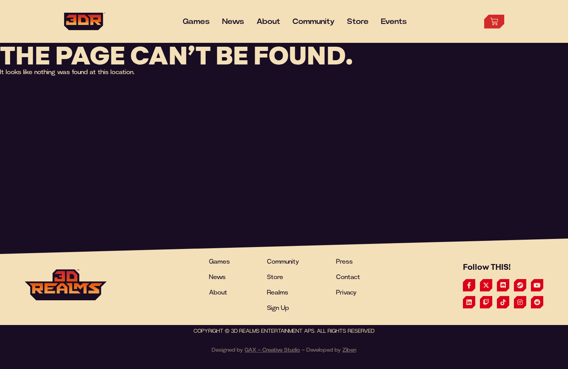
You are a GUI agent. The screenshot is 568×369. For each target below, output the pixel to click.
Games (219, 262)
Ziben (349, 350)
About (218, 292)
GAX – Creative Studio (272, 350)
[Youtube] (537, 285)
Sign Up (278, 308)
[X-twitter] (486, 285)
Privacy (346, 292)
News (217, 277)
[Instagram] (520, 302)
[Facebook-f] (469, 285)
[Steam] (520, 285)
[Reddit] (537, 302)
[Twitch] (486, 302)
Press (344, 262)
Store (275, 277)
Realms (277, 292)
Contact (348, 277)
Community (283, 262)
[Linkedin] (469, 302)
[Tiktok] (503, 302)
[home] (66, 284)
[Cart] (494, 22)
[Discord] (503, 285)
